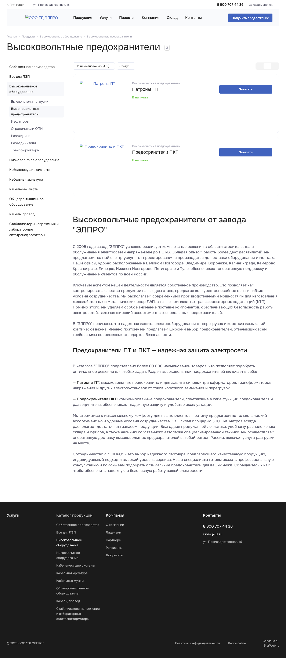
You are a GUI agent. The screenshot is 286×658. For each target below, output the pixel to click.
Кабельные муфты (23, 189)
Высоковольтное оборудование (23, 89)
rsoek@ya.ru (212, 534)
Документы (114, 555)
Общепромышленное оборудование (26, 202)
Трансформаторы (25, 150)
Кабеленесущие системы (29, 169)
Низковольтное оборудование (34, 160)
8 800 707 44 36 (230, 4)
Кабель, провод (22, 214)
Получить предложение (250, 18)
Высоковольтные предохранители (25, 111)
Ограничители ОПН (27, 128)
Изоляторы (20, 121)
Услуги (13, 515)
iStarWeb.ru (271, 645)
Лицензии (113, 532)
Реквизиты (114, 548)
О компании (115, 525)
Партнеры (113, 540)
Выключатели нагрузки (29, 101)
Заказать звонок (260, 5)
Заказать (246, 89)
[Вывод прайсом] (275, 66)
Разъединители (23, 143)
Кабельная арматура (26, 179)
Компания (115, 515)
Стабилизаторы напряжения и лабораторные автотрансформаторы (34, 229)
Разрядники (20, 136)
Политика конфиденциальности (197, 643)
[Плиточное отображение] (260, 66)
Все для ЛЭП (19, 76)
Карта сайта (237, 643)
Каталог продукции (74, 515)
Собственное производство (32, 67)
